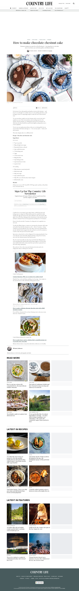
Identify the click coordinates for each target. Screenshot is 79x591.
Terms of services (25, 203)
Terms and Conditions (38, 576)
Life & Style (41, 8)
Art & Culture (49, 8)
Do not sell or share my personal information (49, 578)
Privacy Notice (42, 203)
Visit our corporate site (55, 587)
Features (50, 50)
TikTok (36, 578)
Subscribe (68, 3)
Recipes (49, 39)
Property (14, 8)
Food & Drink (42, 39)
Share (16, 107)
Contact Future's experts (26, 576)
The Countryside (58, 8)
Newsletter (45, 107)
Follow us (39, 107)
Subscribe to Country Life (21, 10)
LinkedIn (32, 578)
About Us (18, 576)
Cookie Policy (54, 576)
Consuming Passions (46, 10)
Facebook (22, 578)
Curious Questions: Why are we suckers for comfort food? (28, 276)
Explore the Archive (34, 10)
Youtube (27, 578)
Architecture (33, 8)
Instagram (60, 576)
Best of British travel (59, 10)
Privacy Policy (47, 576)
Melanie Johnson (34, 50)
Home (28, 39)
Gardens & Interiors (23, 8)
